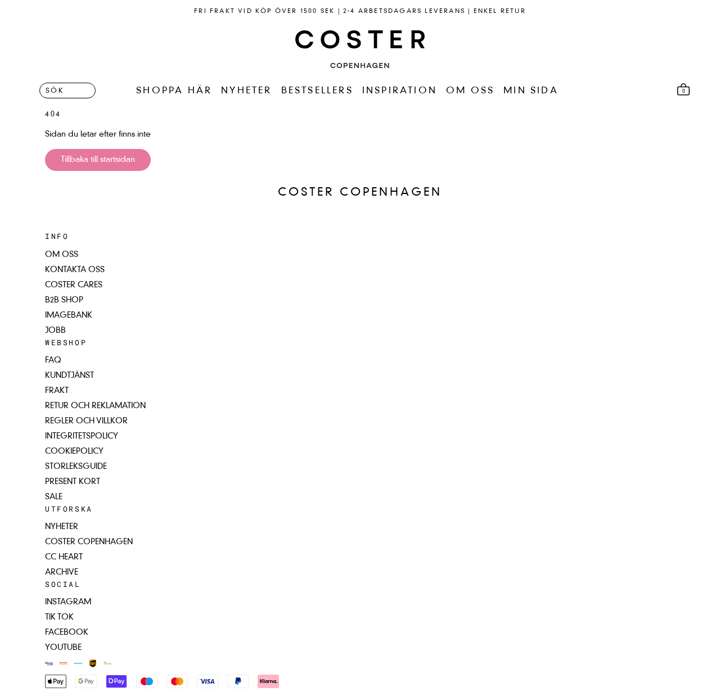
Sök (55, 91)
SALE (53, 497)
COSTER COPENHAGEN (89, 542)
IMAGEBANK (68, 315)
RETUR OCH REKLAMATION (95, 406)
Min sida (531, 91)
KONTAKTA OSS (75, 270)
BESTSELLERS (317, 91)
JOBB (55, 331)
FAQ (53, 360)
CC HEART (64, 557)
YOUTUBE (63, 648)
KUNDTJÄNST (69, 375)
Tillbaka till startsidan (98, 160)
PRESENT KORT (72, 482)
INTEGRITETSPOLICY (81, 436)
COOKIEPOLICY (74, 451)
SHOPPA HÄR (174, 91)
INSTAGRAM (68, 602)
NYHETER (246, 91)
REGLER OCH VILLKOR (86, 421)
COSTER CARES (73, 285)
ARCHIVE (61, 572)
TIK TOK (59, 617)
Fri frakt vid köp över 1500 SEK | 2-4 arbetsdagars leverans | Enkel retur (360, 11)
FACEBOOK (66, 632)
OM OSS (470, 91)
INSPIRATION (399, 91)
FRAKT (57, 391)
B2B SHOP (64, 300)
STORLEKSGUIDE (76, 467)
